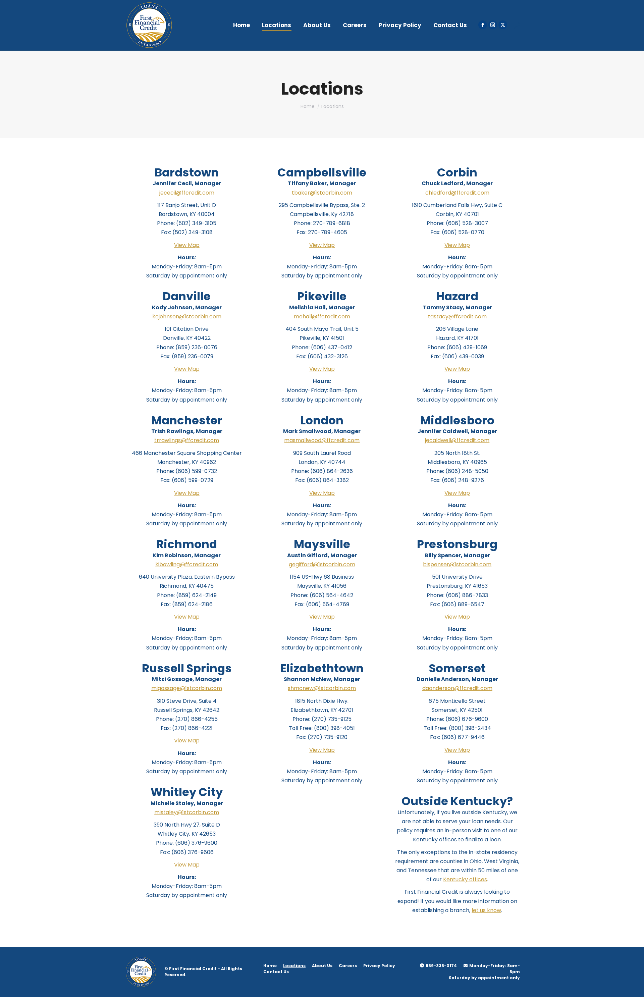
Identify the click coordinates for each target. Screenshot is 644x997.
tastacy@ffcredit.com (457, 316)
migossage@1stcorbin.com (186, 688)
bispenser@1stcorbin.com (457, 564)
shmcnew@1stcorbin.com (322, 688)
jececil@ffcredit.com (186, 193)
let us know (486, 910)
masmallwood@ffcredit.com (322, 440)
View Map (187, 245)
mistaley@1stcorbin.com (186, 812)
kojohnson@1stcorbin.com (186, 316)
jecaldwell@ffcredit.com (457, 440)
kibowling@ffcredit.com (186, 564)
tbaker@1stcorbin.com (322, 193)
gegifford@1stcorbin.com (322, 564)
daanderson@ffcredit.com (457, 688)
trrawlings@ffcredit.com (186, 440)
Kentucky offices (465, 879)
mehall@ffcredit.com (322, 316)
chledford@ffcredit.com (457, 193)
